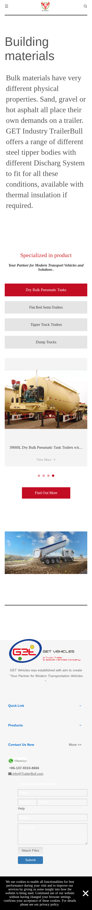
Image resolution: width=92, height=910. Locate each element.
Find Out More (46, 493)
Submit (30, 860)
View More (18, 459)
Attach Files (30, 850)
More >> (75, 744)
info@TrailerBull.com (28, 774)
